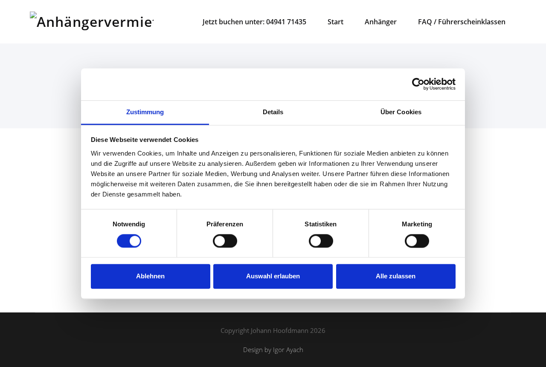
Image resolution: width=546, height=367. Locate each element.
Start (335, 21)
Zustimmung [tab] (145, 112)
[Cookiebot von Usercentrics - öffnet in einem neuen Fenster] (418, 84)
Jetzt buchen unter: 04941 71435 (254, 21)
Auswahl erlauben (273, 276)
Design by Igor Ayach (273, 349)
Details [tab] (273, 112)
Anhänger (381, 21)
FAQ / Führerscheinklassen (461, 21)
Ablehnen (150, 276)
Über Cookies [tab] (400, 112)
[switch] (223, 241)
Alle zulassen (395, 276)
